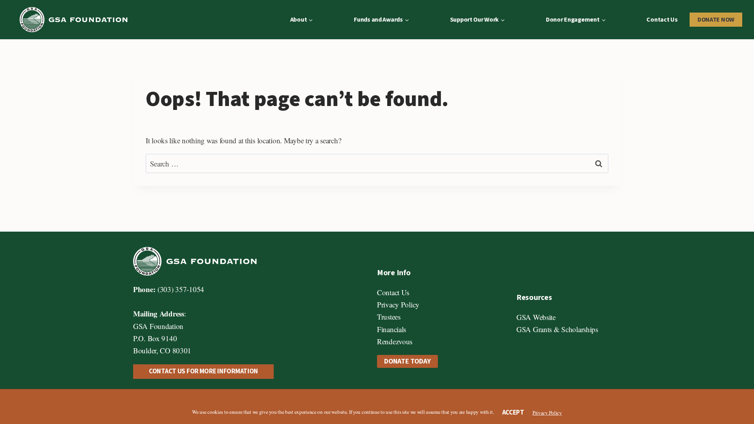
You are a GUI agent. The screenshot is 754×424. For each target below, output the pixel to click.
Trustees (389, 317)
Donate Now (715, 19)
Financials (391, 329)
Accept (513, 412)
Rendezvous (394, 341)
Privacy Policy (398, 304)
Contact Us (661, 19)
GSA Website (536, 317)
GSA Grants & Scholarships (557, 329)
